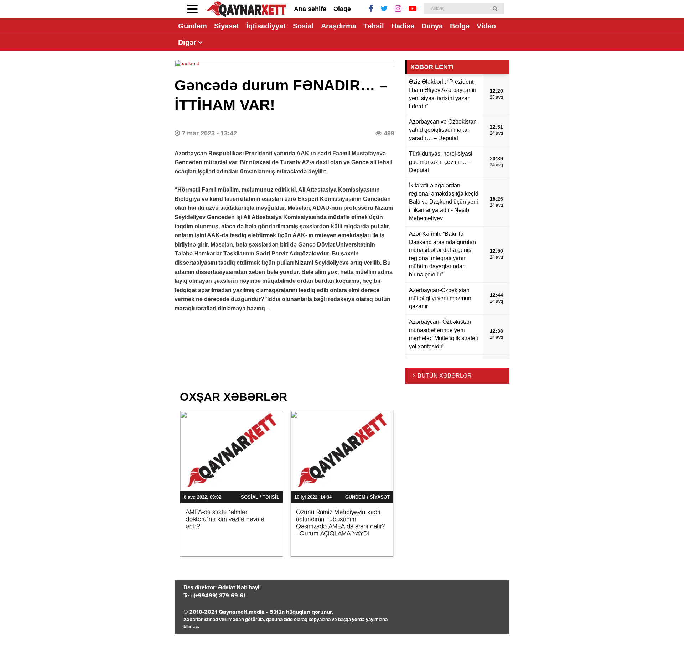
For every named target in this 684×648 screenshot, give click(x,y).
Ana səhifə (310, 8)
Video (486, 26)
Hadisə (402, 26)
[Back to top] (664, 628)
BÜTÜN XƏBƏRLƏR (445, 376)
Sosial (303, 26)
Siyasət (226, 26)
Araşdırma (338, 26)
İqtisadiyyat (266, 26)
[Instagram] (398, 8)
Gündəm (192, 26)
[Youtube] (412, 8)
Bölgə (460, 26)
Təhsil (373, 26)
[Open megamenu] (192, 9)
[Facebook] (371, 8)
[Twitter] (384, 8)
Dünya (432, 26)
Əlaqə (342, 8)
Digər (187, 42)
